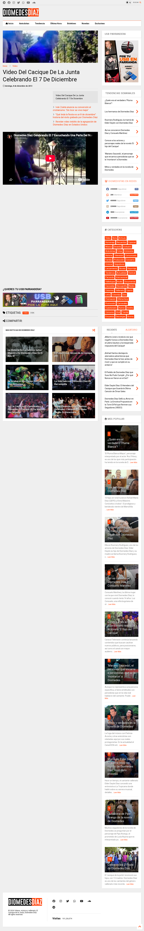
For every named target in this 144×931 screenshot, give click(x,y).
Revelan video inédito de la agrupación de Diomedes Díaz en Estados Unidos (74, 123)
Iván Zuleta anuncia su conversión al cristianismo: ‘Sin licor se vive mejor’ (72, 108)
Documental (129, 281)
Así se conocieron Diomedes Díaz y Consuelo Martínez (119, 582)
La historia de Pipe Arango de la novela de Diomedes (120, 817)
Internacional (121, 277)
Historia (108, 255)
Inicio (11, 23)
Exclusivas (100, 23)
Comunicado (131, 255)
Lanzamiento (111, 268)
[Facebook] (9, 2)
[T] (4, 2)
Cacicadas (110, 286)
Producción (119, 260)
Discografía (122, 286)
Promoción (110, 303)
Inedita (130, 308)
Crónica (108, 264)
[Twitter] (18, 2)
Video (15, 66)
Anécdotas (24, 23)
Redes (132, 286)
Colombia (116, 295)
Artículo (122, 238)
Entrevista (128, 251)
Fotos (119, 251)
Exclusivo (127, 247)
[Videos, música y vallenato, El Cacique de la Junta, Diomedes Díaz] (21, 15)
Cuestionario (111, 308)
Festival (132, 273)
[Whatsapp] (23, 2)
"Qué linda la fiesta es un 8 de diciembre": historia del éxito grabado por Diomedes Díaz (75, 116)
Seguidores (119, 264)
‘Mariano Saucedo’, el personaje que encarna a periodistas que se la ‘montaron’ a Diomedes (121, 673)
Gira (124, 295)
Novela (122, 268)
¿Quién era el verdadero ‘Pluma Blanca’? (118, 443)
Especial (132, 242)
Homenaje (110, 242)
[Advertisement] (90, 12)
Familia (108, 260)
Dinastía (117, 247)
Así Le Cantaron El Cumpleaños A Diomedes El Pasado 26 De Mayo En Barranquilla (27, 409)
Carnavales (122, 303)
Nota (115, 238)
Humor (122, 308)
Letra (107, 295)
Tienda (125, 312)
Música (108, 247)
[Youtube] (28, 2)
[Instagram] (14, 2)
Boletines (71, 23)
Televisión (118, 255)
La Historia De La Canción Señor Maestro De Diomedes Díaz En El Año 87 (25, 353)
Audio (119, 281)
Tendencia (40, 23)
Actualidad (121, 273)
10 (109, 859)
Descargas (120, 316)
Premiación (110, 299)
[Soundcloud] (34, 2)
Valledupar (110, 281)
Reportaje (132, 268)
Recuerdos (121, 242)
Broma (130, 316)
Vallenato (120, 290)
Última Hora (56, 23)
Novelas (85, 23)
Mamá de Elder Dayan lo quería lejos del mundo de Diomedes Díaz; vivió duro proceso (121, 766)
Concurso (109, 312)
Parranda (109, 277)
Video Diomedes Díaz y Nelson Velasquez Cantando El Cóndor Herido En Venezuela (70, 409)
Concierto (130, 260)
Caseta (129, 290)
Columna (109, 290)
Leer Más (133, 462)
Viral (118, 312)
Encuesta (109, 316)
